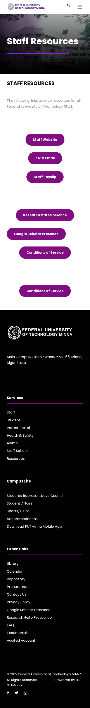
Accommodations (22, 518)
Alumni (12, 443)
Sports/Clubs (18, 510)
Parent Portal (18, 427)
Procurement (18, 586)
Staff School (17, 450)
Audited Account (21, 640)
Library (13, 563)
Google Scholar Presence (28, 609)
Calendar (15, 571)
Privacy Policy (18, 602)
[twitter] (16, 693)
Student (13, 420)
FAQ (10, 625)
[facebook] (8, 693)
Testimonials (17, 632)
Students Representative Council (35, 495)
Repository (16, 579)
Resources (16, 458)
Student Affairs (19, 503)
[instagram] (25, 693)
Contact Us (16, 594)
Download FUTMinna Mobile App (34, 526)
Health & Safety (20, 435)
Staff (11, 412)
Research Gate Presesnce (29, 617)
